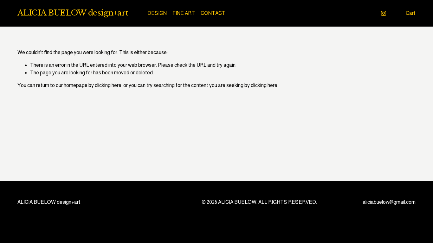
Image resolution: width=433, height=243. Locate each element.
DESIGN (157, 13)
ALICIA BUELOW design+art (72, 13)
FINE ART (183, 13)
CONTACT (213, 13)
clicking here (108, 85)
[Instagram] (383, 13)
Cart (411, 13)
